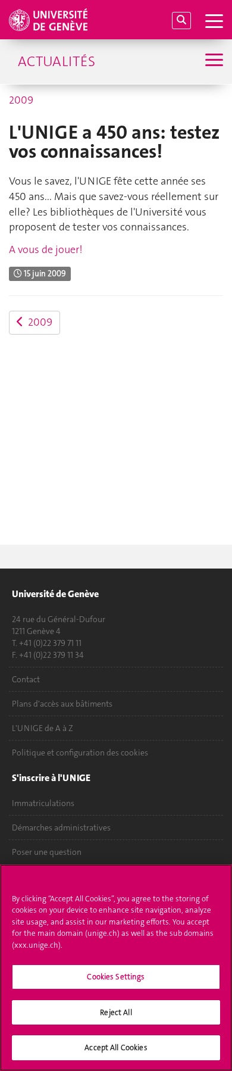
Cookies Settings (116, 977)
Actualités (56, 61)
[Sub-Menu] (212, 61)
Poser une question (46, 852)
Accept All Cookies (115, 1047)
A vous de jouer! (46, 249)
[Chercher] (181, 20)
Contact (26, 679)
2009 (21, 100)
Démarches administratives (61, 827)
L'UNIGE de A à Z (42, 728)
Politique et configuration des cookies (80, 752)
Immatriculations (43, 803)
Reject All (115, 1012)
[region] (116, 967)
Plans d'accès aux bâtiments (62, 703)
